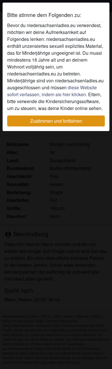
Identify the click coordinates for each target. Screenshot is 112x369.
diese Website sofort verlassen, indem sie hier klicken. (52, 91)
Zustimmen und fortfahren (56, 121)
